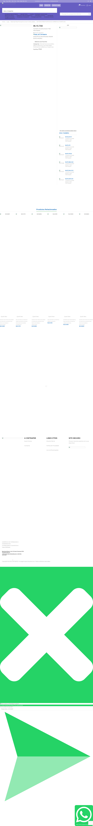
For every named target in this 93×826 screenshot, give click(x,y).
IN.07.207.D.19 (69, 178)
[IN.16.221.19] (61, 139)
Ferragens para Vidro (36, 17)
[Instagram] (90, 1)
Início (3, 21)
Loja (8, 21)
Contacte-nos (56, 5)
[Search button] (89, 14)
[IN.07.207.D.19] (61, 181)
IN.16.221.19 (68, 137)
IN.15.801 (2, 326)
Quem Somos (28, 441)
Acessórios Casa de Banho (11, 14)
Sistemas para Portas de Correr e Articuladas (23, 21)
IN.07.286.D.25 (69, 162)
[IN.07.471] (61, 148)
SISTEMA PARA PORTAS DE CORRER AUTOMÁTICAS (51, 21)
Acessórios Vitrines (48, 17)
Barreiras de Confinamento (69, 319)
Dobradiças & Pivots (40, 15)
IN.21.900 (65, 324)
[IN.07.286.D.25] (61, 164)
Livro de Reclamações (52, 450)
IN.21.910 (50, 323)
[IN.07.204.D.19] (61, 173)
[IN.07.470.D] (61, 156)
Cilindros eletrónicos (10, 18)
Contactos (27, 445)
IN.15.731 (18, 326)
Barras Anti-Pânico (9, 15)
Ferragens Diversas (9, 17)
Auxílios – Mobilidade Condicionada (38, 14)
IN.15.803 (81, 326)
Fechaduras (50, 15)
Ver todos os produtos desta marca (68, 130)
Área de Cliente (50, 441)
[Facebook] (88, 1)
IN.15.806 (34, 326)
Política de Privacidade (52, 445)
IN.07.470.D (68, 153)
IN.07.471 (67, 145)
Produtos (47, 5)
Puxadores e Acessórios (23, 17)
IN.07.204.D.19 (69, 170)
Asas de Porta (24, 14)
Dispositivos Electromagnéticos (24, 15)
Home (41, 5)
